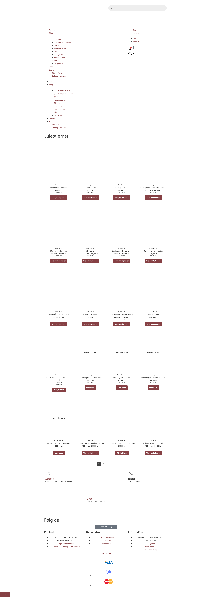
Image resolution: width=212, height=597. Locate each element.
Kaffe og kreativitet (59, 76)
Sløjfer (56, 45)
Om (134, 30)
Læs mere (90, 388)
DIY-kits (57, 51)
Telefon (132, 478)
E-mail (89, 498)
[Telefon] (130, 474)
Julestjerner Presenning (63, 42)
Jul (53, 36)
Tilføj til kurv (59, 390)
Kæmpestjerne (60, 48)
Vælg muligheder (59, 197)
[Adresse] (48, 474)
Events (51, 70)
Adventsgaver (59, 58)
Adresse (49, 478)
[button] (74, 17)
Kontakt (136, 33)
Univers (52, 67)
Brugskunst (58, 64)
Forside (52, 30)
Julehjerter (58, 55)
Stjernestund (57, 73)
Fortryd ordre (106, 553)
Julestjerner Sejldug (62, 39)
